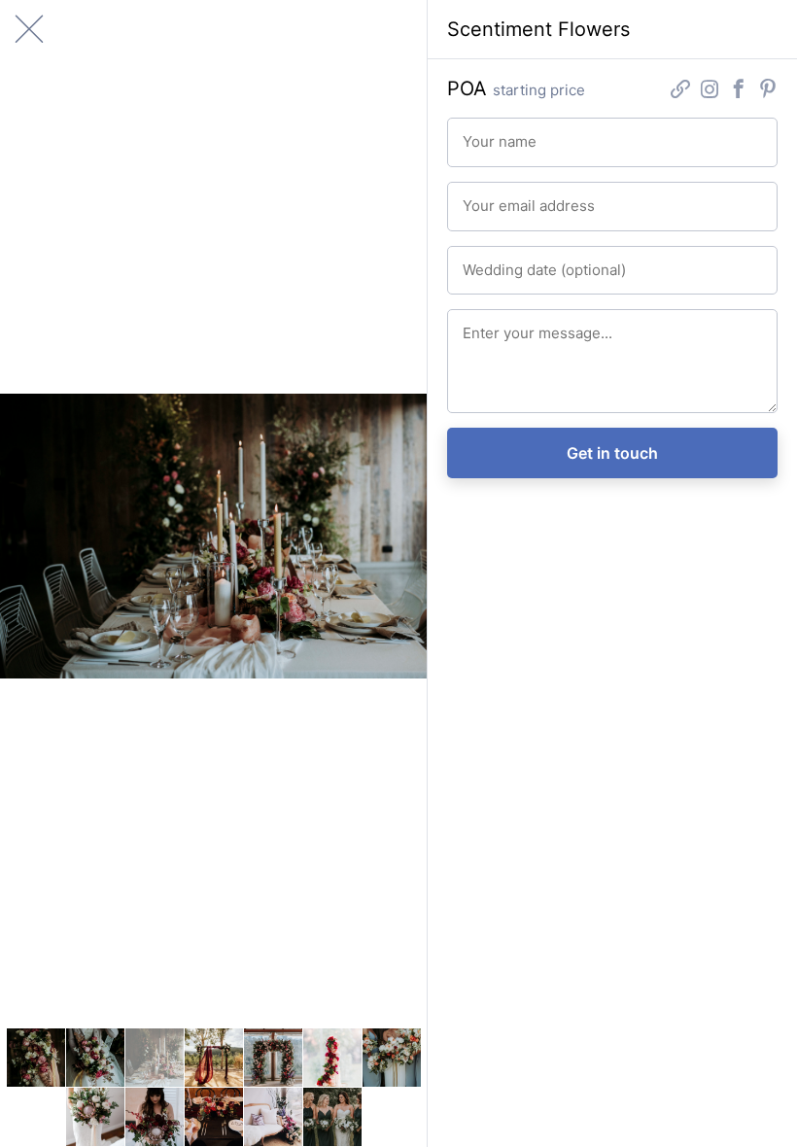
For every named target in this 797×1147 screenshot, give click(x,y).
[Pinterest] (768, 92)
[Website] (680, 92)
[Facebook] (738, 92)
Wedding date (492, 260)
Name (475, 131)
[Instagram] (709, 92)
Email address (492, 196)
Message (482, 323)
